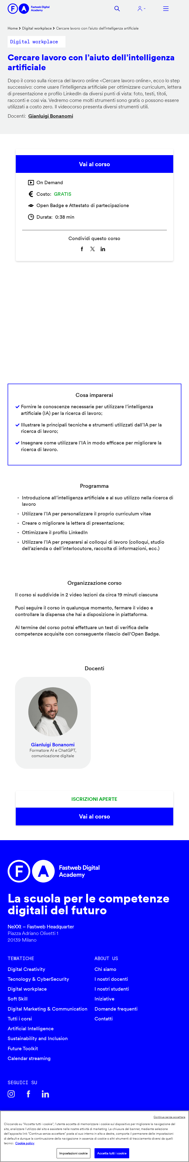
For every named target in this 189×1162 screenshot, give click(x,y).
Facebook (28, 1094)
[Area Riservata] (141, 8)
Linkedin (45, 1094)
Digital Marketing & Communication (47, 1009)
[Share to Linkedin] (103, 249)
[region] (94, 1136)
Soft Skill (18, 999)
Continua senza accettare (169, 1117)
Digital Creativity (26, 969)
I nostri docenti (111, 979)
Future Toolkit (23, 1048)
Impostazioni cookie (73, 1153)
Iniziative (104, 999)
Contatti (103, 1019)
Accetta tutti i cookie (111, 1153)
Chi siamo (105, 969)
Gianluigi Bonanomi (50, 116)
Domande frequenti (116, 1009)
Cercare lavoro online (125, 80)
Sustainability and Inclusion (38, 1038)
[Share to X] (92, 249)
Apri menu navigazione (166, 8)
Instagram (11, 1094)
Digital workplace (37, 28)
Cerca (117, 8)
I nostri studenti (111, 989)
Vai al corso (94, 164)
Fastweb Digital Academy (74, 871)
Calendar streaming (29, 1058)
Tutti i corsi (20, 1019)
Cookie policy (24, 1143)
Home (13, 28)
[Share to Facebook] (82, 249)
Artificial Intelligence (31, 1028)
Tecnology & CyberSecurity (38, 979)
